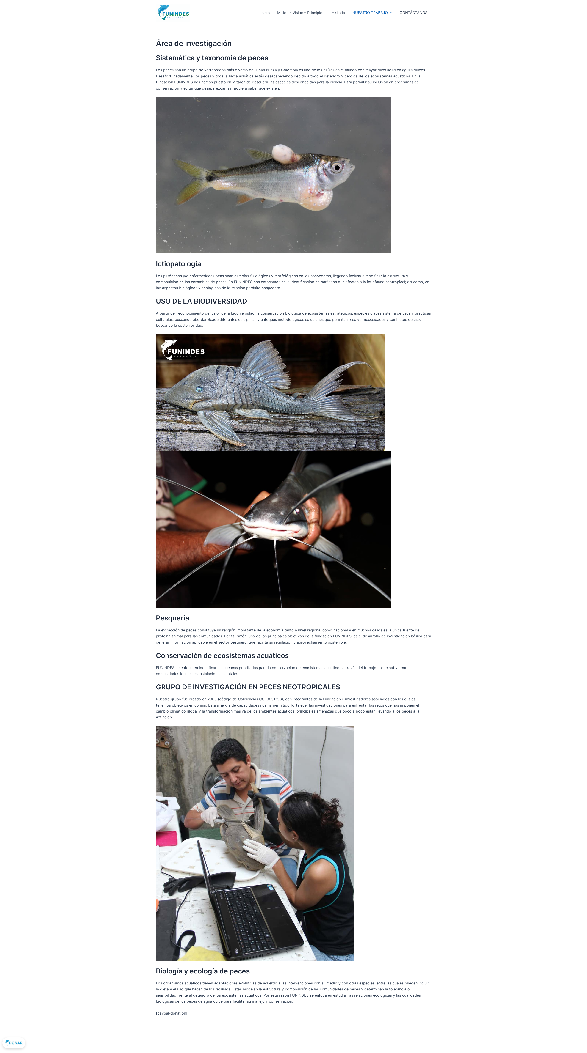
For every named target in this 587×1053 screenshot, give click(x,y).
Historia (338, 12)
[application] (390, 12)
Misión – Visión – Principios (300, 12)
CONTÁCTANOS (413, 12)
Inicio (265, 12)
